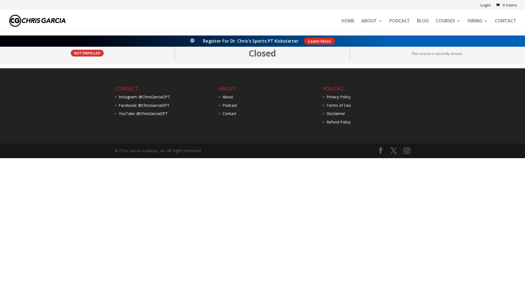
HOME (348, 21)
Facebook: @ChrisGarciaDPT (144, 105)
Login (485, 5)
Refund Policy (338, 122)
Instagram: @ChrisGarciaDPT (144, 96)
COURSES (445, 21)
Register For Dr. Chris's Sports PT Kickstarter (251, 41)
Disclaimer (335, 113)
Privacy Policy (338, 96)
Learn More (319, 41)
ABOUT (369, 21)
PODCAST (399, 21)
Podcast (230, 105)
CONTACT (505, 21)
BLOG (423, 21)
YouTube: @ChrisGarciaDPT (143, 113)
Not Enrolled (87, 53)
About (228, 96)
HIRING (475, 21)
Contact (230, 113)
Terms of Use (338, 105)
